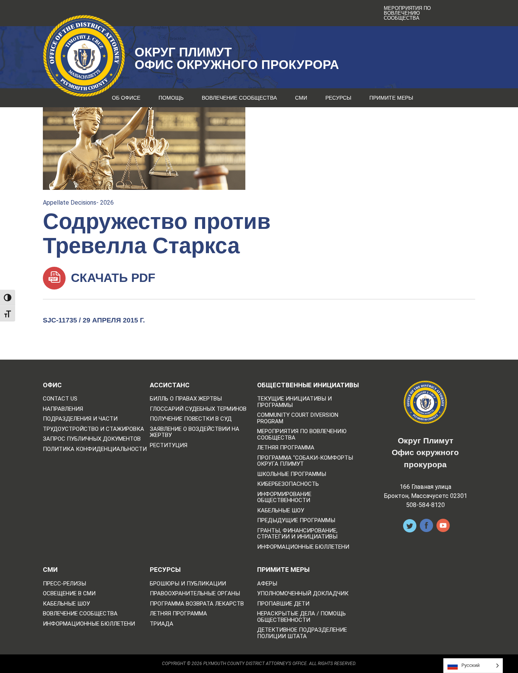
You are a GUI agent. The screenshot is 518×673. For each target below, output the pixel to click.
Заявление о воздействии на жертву (194, 432)
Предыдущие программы (296, 520)
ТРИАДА (161, 624)
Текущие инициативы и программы (294, 402)
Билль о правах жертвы (186, 399)
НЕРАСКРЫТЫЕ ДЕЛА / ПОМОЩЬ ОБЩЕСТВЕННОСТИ (301, 616)
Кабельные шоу (280, 510)
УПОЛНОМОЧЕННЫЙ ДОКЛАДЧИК (302, 593)
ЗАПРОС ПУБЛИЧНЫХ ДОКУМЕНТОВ (92, 439)
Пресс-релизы (64, 584)
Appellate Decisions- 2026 (78, 202)
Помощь (171, 98)
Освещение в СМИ (69, 593)
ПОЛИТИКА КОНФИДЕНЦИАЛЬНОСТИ (95, 449)
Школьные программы (291, 474)
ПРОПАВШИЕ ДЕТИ (283, 604)
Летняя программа (285, 447)
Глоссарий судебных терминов (198, 409)
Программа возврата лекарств (197, 604)
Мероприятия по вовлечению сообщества (407, 13)
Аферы (267, 584)
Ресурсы (338, 98)
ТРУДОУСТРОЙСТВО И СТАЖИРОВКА (93, 429)
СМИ (301, 98)
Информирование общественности (284, 497)
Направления (63, 409)
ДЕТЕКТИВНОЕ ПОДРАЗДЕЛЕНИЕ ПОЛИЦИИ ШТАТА (302, 633)
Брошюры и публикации (188, 584)
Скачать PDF (111, 278)
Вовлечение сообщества (239, 98)
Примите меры (391, 98)
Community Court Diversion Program (297, 418)
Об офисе (126, 98)
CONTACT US (60, 399)
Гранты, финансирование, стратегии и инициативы (297, 533)
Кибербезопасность (288, 484)
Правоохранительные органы (195, 593)
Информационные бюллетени (303, 547)
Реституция (168, 445)
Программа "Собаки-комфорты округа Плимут (305, 461)
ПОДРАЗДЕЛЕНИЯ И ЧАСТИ (80, 419)
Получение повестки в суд (191, 419)
